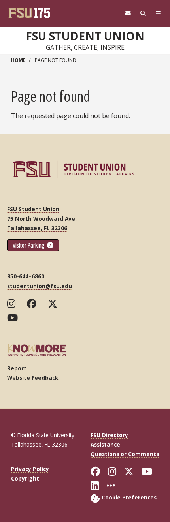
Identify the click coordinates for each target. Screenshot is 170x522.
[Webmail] (128, 14)
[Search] (143, 14)
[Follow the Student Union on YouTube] (14, 318)
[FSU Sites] (158, 14)
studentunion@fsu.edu (39, 286)
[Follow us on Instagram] (13, 303)
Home (18, 60)
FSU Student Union (85, 35)
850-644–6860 (25, 276)
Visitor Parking (29, 245)
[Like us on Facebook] (33, 303)
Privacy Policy (30, 469)
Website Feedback (32, 377)
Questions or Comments (125, 454)
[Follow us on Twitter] (54, 303)
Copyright (25, 478)
